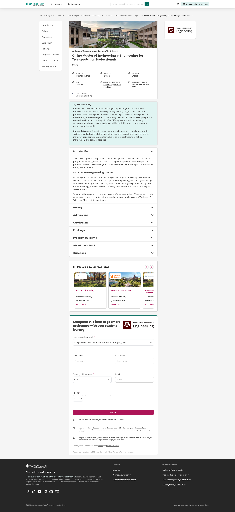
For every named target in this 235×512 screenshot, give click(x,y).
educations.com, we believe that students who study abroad (52, 477)
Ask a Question (49, 66)
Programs (57, 4)
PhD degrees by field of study (174, 484)
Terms (100, 446)
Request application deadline (112, 85)
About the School (50, 60)
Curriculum (47, 43)
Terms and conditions (180, 505)
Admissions (47, 37)
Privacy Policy (112, 452)
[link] (174, 15)
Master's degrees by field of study (175, 475)
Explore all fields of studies (172, 470)
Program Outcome (50, 54)
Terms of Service (126, 452)
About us (116, 470)
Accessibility (204, 505)
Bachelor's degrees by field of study (176, 480)
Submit (113, 412)
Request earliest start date (141, 85)
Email (118, 374)
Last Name (121, 355)
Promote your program (122, 475)
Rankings (46, 48)
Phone (77, 393)
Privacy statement (112, 446)
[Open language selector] (178, 4)
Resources (75, 4)
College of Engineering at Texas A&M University (96, 51)
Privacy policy (194, 505)
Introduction (47, 25)
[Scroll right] (192, 15)
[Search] (147, 4)
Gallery (45, 31)
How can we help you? (84, 337)
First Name (79, 355)
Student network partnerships (124, 480)
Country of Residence (83, 374)
